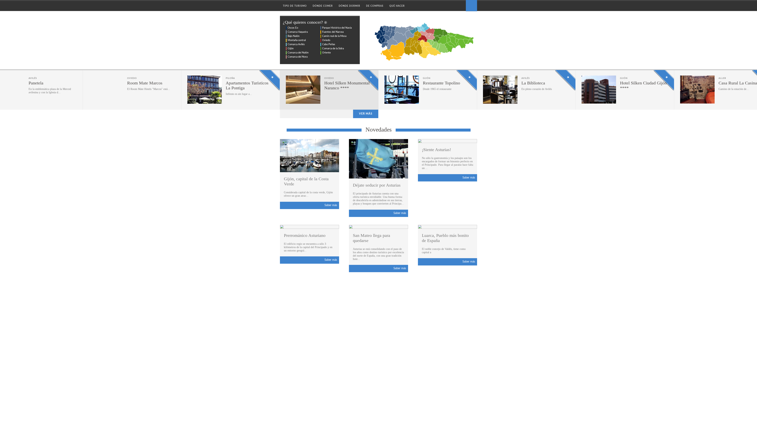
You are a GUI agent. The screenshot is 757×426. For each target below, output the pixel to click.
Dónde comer (323, 6)
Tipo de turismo (295, 6)
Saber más (330, 205)
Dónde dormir (349, 6)
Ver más (365, 113)
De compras (374, 6)
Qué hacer (397, 6)
